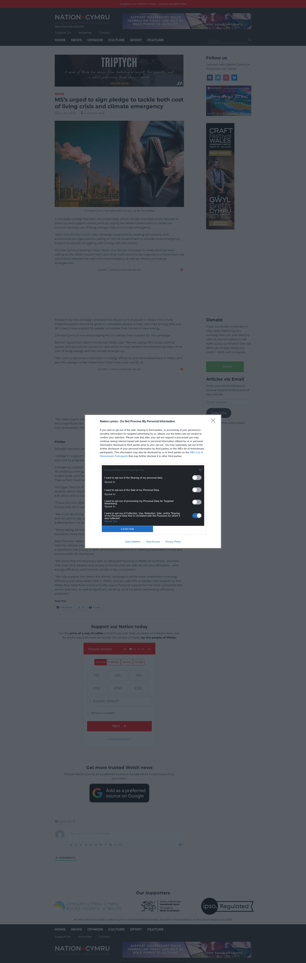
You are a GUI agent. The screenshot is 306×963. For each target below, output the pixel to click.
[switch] (197, 477)
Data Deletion (133, 541)
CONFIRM (127, 529)
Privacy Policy (173, 541)
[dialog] (153, 481)
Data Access (153, 541)
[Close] (214, 421)
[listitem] (153, 470)
